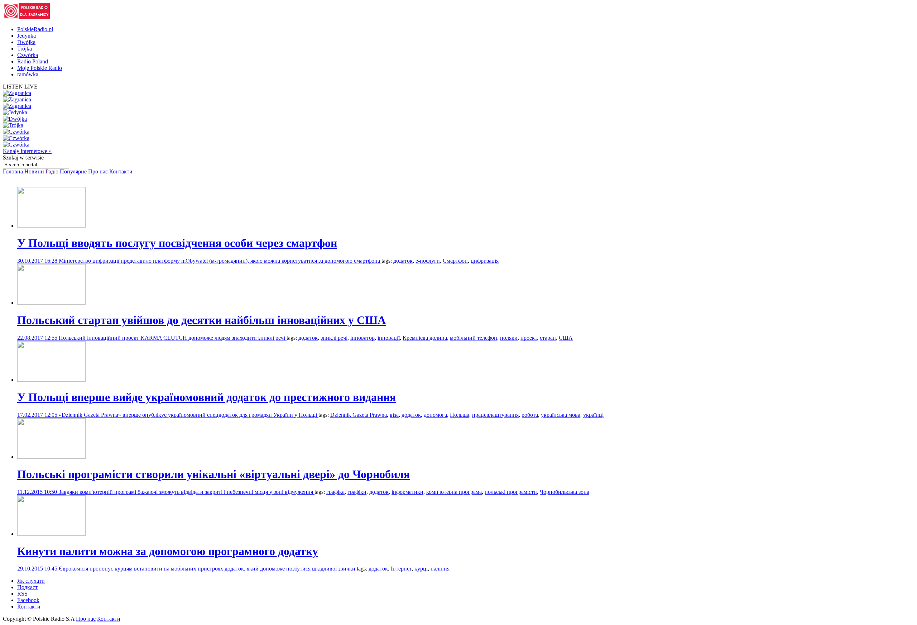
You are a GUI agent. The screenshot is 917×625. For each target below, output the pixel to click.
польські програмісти (511, 492)
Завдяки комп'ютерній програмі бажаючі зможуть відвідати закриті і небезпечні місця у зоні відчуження (186, 492)
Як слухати (31, 581)
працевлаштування (495, 415)
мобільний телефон (473, 338)
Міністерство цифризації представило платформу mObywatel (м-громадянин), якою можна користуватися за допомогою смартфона (220, 261)
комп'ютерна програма (454, 492)
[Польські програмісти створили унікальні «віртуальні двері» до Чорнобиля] (51, 457)
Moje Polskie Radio (39, 68)
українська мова (560, 415)
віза (394, 415)
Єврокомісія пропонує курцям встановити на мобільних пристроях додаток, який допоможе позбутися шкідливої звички (208, 569)
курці (421, 569)
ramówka (27, 74)
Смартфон (455, 261)
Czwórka (27, 55)
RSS (22, 594)
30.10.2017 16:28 (38, 261)
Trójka (24, 49)
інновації (389, 338)
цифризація (485, 261)
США (566, 338)
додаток (403, 261)
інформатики (407, 492)
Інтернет (401, 569)
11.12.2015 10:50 (37, 492)
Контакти (121, 171)
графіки (356, 492)
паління (440, 569)
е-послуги (428, 261)
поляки (509, 338)
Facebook (28, 600)
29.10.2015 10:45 (38, 569)
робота (530, 415)
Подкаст (27, 587)
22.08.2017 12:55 (38, 338)
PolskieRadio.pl (35, 29)
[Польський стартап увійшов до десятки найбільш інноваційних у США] (51, 303)
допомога (435, 415)
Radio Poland (32, 61)
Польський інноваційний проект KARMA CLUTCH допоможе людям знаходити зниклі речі (173, 338)
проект (528, 338)
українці (593, 415)
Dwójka (26, 42)
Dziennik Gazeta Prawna (358, 415)
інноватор (362, 338)
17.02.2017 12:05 (38, 415)
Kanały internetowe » (27, 151)
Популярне (74, 171)
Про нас (98, 171)
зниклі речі (334, 338)
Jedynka (26, 36)
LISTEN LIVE (20, 87)
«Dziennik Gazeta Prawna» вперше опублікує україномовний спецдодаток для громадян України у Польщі (188, 415)
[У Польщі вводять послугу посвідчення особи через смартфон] (51, 226)
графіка (335, 492)
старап (548, 338)
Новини (34, 171)
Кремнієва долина (425, 338)
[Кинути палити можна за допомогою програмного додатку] (51, 534)
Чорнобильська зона (564, 492)
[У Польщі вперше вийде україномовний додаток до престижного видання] (51, 380)
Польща (459, 415)
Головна (13, 171)
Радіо (52, 171)
